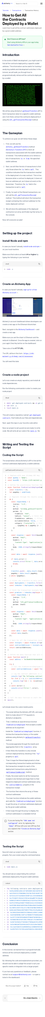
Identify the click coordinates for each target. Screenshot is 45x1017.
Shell (7, 398)
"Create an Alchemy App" (30, 829)
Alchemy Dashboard (26, 329)
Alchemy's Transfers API (16, 150)
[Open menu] (41, 3)
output (8, 883)
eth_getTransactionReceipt (21, 120)
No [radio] (37, 986)
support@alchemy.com (22, 975)
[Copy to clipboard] (39, 263)
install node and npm (31, 247)
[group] (30, 986)
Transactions (16, 10)
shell (7, 264)
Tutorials (6, 10)
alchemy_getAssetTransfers (17, 147)
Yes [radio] (27, 986)
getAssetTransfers (30, 111)
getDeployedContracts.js (14, 470)
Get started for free (15, 45)
